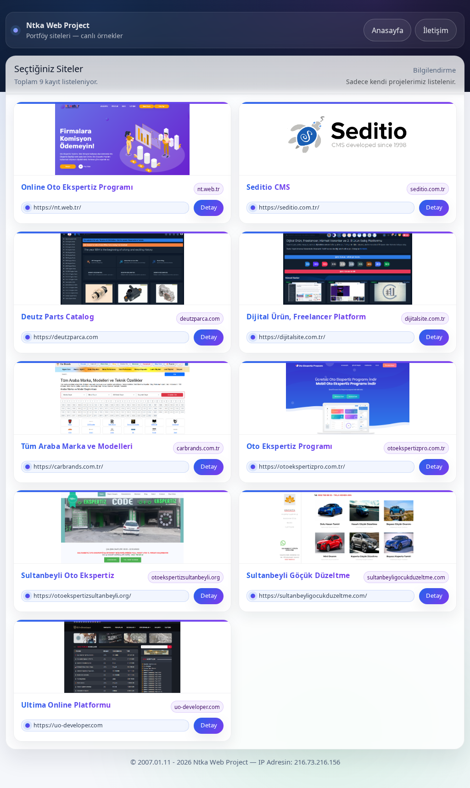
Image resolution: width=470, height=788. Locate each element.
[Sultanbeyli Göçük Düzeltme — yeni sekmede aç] (347, 527)
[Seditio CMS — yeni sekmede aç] (347, 139)
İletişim (435, 30)
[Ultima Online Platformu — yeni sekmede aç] (122, 656)
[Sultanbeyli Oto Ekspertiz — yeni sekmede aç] (122, 527)
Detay (209, 207)
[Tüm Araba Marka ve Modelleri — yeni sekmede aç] (122, 398)
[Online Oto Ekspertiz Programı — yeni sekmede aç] (122, 139)
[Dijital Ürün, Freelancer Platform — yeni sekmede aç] (347, 268)
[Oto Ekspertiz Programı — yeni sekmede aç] (347, 398)
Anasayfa (387, 30)
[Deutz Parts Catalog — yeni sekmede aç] (122, 268)
